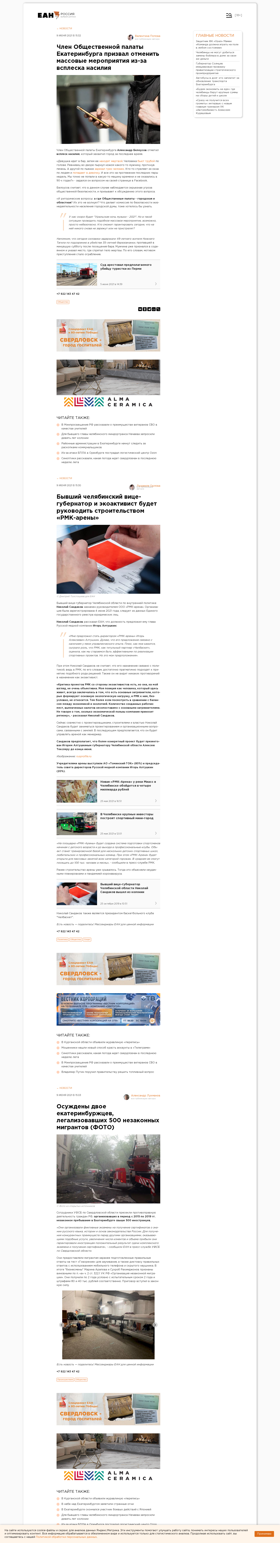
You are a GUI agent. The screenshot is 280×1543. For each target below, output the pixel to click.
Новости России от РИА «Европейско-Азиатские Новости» (49, 15)
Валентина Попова (147, 36)
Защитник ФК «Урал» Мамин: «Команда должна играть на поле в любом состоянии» (217, 44)
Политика (63, 939)
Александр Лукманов (145, 1095)
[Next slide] (155, 1324)
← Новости (64, 29)
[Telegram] (149, 309)
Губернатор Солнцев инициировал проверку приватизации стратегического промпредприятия (216, 68)
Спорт (87, 939)
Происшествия (65, 1380)
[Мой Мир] (154, 309)
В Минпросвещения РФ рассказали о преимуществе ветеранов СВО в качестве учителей (109, 427)
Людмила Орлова (148, 486)
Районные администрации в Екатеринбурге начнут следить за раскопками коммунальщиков (103, 445)
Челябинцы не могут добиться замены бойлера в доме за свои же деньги (216, 55)
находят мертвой (110, 161)
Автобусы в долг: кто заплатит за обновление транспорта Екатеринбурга (217, 81)
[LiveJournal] (158, 309)
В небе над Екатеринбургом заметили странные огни (97, 1504)
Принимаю (264, 1534)
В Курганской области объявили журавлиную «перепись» (100, 1042)
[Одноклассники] (145, 309)
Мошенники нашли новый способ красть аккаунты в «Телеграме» (105, 1048)
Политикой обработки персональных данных (66, 1537)
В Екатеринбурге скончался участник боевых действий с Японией (106, 1509)
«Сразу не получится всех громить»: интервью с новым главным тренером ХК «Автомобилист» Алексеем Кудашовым (214, 106)
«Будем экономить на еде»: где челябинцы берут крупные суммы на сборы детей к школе (217, 92)
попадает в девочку (86, 173)
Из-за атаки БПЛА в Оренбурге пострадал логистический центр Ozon (109, 453)
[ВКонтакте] (140, 309)
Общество (63, 302)
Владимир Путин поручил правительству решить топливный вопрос (107, 1072)
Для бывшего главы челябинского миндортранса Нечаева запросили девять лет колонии (108, 436)
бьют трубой (146, 161)
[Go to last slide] (61, 1324)
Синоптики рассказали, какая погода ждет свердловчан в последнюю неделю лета (108, 460)
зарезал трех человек (109, 169)
